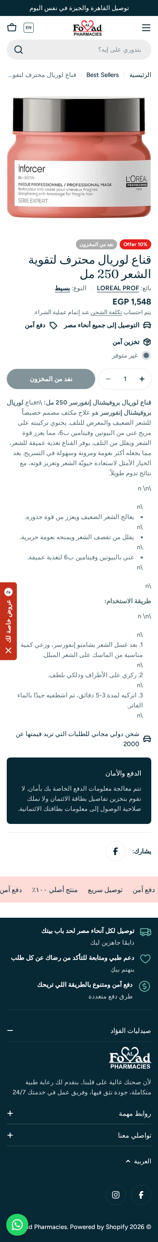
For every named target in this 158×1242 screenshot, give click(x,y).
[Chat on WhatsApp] (17, 1225)
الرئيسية (140, 75)
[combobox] (79, 50)
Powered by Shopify (99, 1227)
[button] (8, 621)
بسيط (62, 288)
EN (29, 27)
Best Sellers (102, 75)
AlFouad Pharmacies (38, 1227)
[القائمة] (146, 28)
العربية (142, 1161)
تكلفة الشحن (106, 312)
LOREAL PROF (118, 288)
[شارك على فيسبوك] (115, 851)
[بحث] (18, 50)
